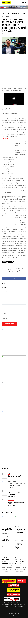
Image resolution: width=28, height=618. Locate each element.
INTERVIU (4, 261)
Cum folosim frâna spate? (14, 476)
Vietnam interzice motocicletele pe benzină (16, 502)
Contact (19, 615)
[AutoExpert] (9, 581)
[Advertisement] (14, 72)
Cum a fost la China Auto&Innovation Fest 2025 (20, 562)
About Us (14, 615)
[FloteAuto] (13, 585)
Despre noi (9, 615)
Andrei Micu (5, 539)
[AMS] (21, 581)
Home (3, 13)
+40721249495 (6, 604)
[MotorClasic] (12, 599)
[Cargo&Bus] (13, 594)
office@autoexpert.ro (14, 602)
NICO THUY (10, 261)
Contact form (20, 606)
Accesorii (7, 13)
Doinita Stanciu (19, 571)
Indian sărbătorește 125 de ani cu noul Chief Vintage (17, 493)
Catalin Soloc (7, 34)
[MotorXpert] (13, 590)
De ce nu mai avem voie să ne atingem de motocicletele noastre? (17, 484)
